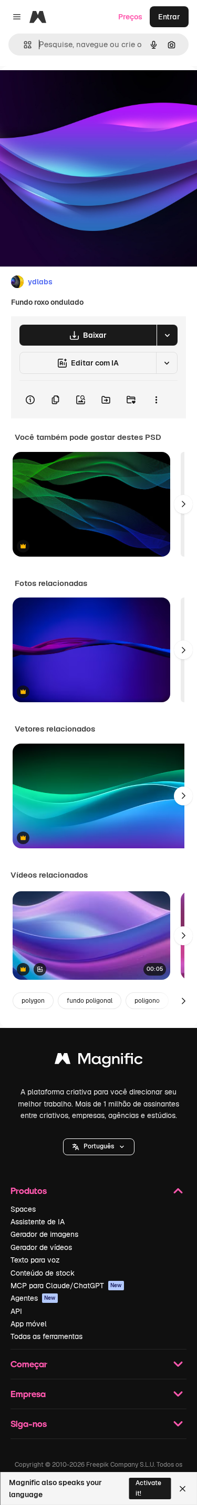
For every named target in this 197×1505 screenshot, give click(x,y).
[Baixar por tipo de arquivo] (167, 335)
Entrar (169, 16)
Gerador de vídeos (41, 1247)
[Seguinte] (183, 504)
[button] (98, 1146)
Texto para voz (35, 1260)
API (16, 1311)
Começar (29, 1363)
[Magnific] (99, 1061)
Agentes (33, 1298)
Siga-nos (29, 1423)
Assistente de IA (38, 1221)
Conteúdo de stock (43, 1273)
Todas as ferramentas (46, 1336)
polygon (33, 1001)
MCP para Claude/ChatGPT (66, 1285)
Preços (130, 16)
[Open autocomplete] (23, 45)
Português (99, 1146)
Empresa (28, 1393)
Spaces (23, 1209)
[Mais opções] (156, 399)
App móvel (29, 1324)
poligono (147, 1001)
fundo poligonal (89, 1001)
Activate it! (148, 1488)
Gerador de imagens (44, 1234)
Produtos (29, 1190)
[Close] (182, 1488)
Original (67, 90)
